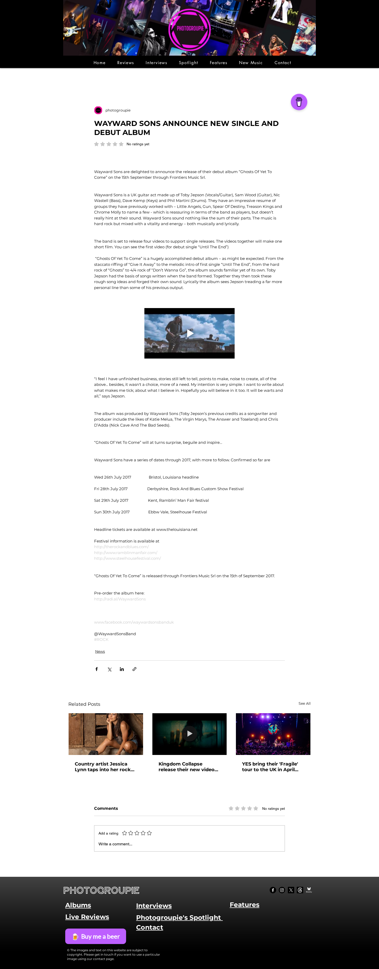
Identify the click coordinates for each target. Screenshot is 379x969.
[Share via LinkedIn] (121, 669)
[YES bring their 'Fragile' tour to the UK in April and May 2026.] (273, 734)
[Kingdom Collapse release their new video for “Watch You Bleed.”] (189, 734)
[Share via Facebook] (96, 669)
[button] (125, 62)
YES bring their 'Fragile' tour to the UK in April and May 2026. (270, 766)
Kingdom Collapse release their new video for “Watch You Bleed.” (187, 766)
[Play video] (189, 333)
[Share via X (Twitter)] (109, 669)
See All (305, 703)
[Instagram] (282, 890)
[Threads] (300, 890)
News (100, 651)
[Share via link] (134, 669)
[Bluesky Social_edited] (309, 890)
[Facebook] (273, 890)
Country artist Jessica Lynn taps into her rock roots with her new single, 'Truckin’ (103, 766)
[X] (291, 890)
